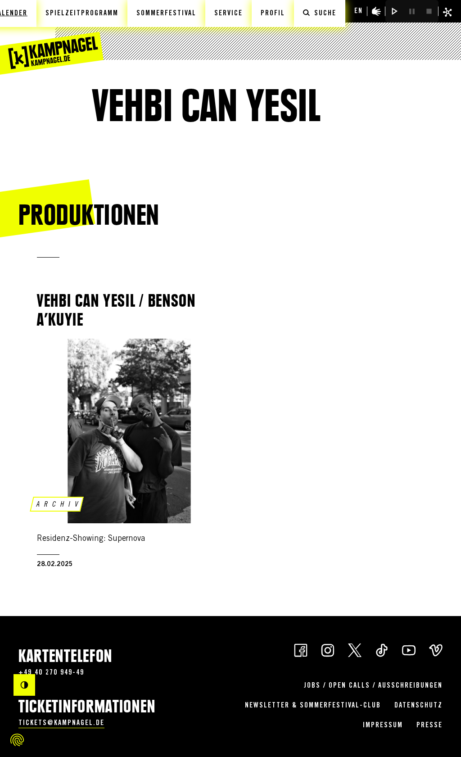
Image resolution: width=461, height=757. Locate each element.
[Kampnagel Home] (52, 37)
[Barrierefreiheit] (376, 11)
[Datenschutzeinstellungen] (17, 740)
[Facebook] (300, 650)
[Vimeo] (436, 650)
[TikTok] (382, 650)
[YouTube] (409, 650)
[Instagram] (327, 650)
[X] (355, 650)
